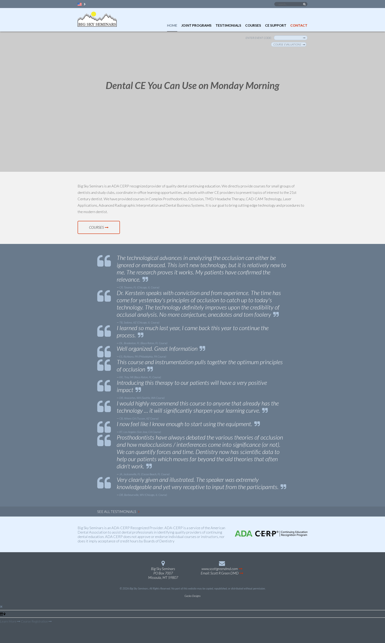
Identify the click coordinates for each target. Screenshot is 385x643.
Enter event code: (259, 37)
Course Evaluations (287, 44)
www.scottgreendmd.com (220, 568)
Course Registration (35, 621)
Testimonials (228, 25)
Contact (298, 25)
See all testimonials (116, 511)
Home (172, 25)
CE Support (275, 25)
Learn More (8, 621)
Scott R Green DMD (224, 573)
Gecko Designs (192, 596)
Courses (253, 25)
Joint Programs (196, 25)
